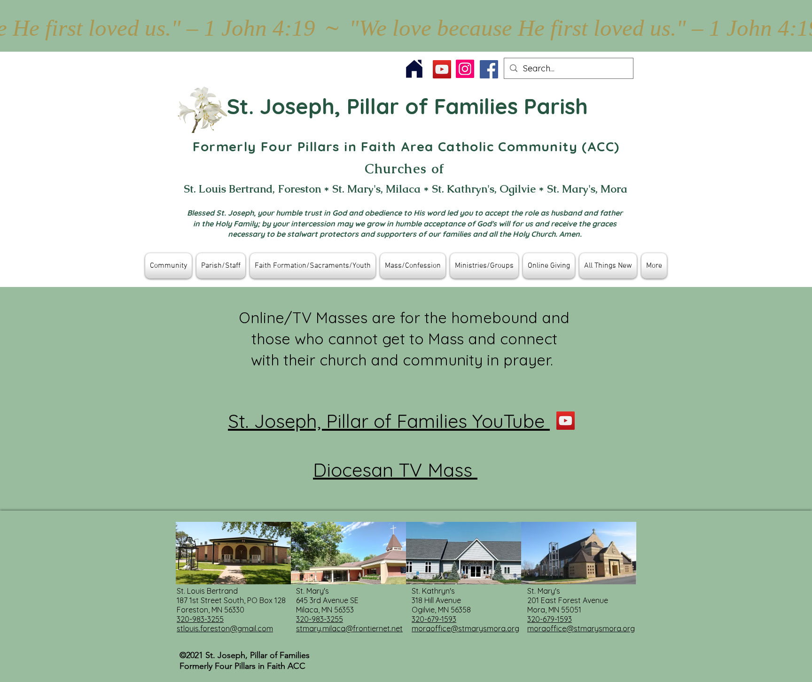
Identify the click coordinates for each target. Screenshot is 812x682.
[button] (168, 266)
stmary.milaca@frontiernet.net (349, 628)
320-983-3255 (200, 619)
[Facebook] (489, 69)
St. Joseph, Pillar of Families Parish (407, 106)
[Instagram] (465, 69)
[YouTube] (442, 69)
